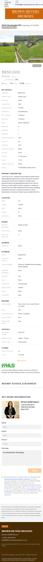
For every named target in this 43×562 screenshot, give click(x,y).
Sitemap (23, 560)
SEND (35, 471)
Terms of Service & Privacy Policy (12, 558)
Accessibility (31, 560)
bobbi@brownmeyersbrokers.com (14, 540)
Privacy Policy (8, 491)
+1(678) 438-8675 (9, 538)
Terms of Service (32, 489)
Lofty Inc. (12, 555)
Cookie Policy (27, 558)
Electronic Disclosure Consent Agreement (17, 479)
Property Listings (15, 560)
